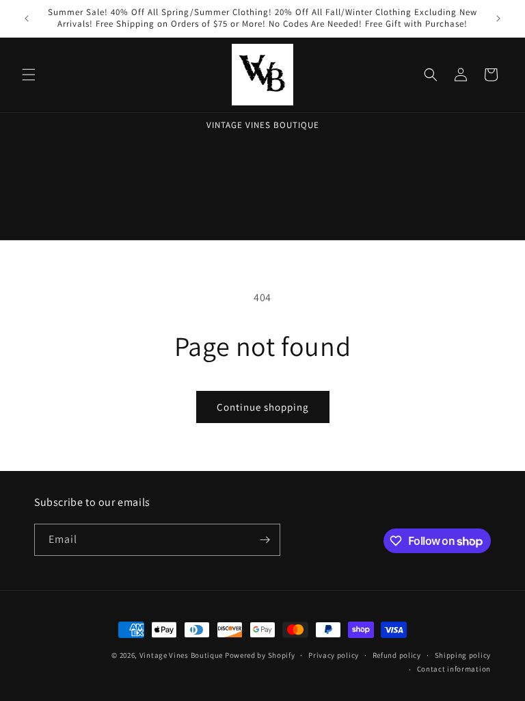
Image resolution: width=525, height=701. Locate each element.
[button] (29, 75)
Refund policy (397, 655)
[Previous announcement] (27, 18)
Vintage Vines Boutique (182, 655)
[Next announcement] (498, 18)
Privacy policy (333, 655)
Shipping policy (463, 655)
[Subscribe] (265, 540)
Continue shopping (263, 406)
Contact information (454, 669)
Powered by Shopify (260, 655)
